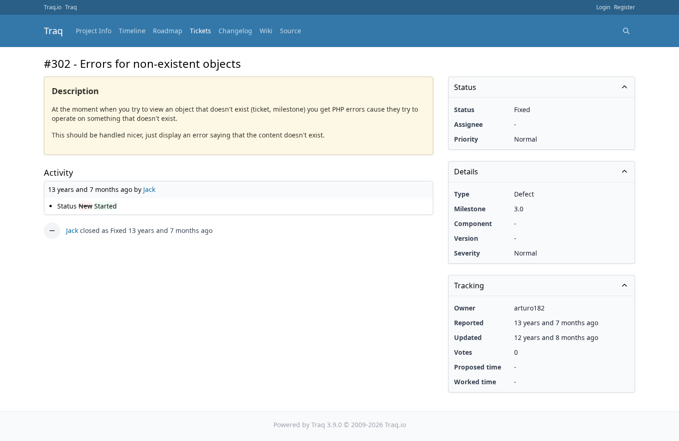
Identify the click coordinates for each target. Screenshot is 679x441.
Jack (149, 189)
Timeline (132, 30)
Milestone (469, 208)
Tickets (200, 30)
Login (603, 7)
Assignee (468, 124)
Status (464, 109)
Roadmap (167, 30)
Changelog (235, 30)
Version (466, 238)
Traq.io (52, 7)
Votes (463, 352)
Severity (467, 253)
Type (461, 194)
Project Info (93, 30)
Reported (469, 322)
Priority (466, 139)
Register (624, 7)
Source (290, 30)
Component (473, 223)
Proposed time (477, 367)
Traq (71, 7)
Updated (468, 337)
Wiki (266, 30)
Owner (464, 308)
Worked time (475, 381)
